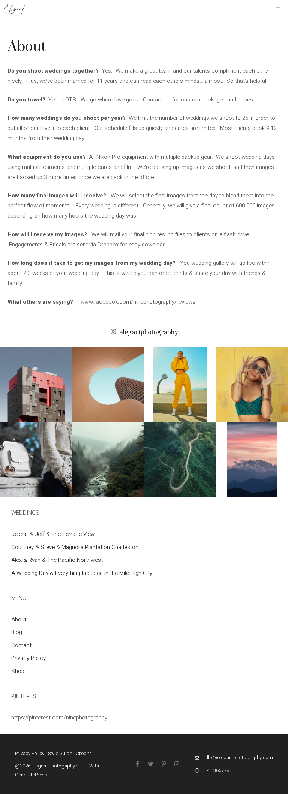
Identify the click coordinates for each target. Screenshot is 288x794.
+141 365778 (215, 770)
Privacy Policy (28, 658)
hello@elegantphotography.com (237, 757)
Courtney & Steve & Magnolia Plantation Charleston (74, 547)
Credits (84, 753)
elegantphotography (148, 332)
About (18, 619)
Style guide (60, 753)
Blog (16, 632)
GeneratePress (31, 774)
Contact (21, 645)
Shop (17, 671)
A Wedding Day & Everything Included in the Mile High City (81, 573)
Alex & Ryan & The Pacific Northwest (57, 560)
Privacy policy (29, 753)
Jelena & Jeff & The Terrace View (53, 534)
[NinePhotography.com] (15, 9)
